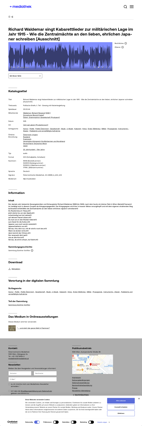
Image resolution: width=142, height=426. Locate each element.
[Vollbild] (110, 67)
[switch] (56, 422)
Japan (25, 146)
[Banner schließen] (139, 398)
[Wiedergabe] (14, 67)
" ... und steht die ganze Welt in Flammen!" (33, 328)
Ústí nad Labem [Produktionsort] (35, 125)
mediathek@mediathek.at (18, 359)
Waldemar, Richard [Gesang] (34, 113)
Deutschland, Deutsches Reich (35, 144)
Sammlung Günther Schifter (19, 305)
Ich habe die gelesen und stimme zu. (31, 392)
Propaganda (112, 129)
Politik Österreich (42, 129)
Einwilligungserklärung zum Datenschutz (36, 391)
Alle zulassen (121, 400)
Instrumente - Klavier (111, 292)
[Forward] (18, 67)
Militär (104, 129)
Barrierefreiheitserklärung (82, 385)
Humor (25, 129)
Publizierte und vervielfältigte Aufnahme (45, 131)
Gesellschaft (55, 129)
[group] (25, 76)
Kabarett (77, 129)
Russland (26, 137)
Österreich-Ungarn (30, 135)
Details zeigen (102, 422)
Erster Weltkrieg (94, 129)
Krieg (84, 129)
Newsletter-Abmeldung (81, 391)
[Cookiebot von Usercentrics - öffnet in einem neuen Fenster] (12, 422)
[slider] (60, 70)
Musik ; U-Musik (67, 129)
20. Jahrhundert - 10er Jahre (34, 150)
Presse (74, 388)
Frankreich (27, 139)
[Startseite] (20, 6)
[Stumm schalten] (99, 67)
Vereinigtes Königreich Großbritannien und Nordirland (44, 141)
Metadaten (16, 269)
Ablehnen (121, 413)
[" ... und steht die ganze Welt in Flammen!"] (12, 328)
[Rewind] (10, 67)
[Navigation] (130, 7)
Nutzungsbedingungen (81, 380)
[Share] (95, 67)
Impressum (76, 378)
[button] (125, 7)
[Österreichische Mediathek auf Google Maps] (92, 364)
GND (48, 113)
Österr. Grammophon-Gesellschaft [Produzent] (41, 117)
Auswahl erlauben (120, 407)
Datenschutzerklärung (80, 383)
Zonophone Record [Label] (33, 115)
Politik (32, 129)
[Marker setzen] (103, 67)
